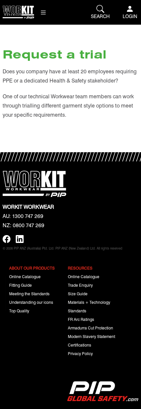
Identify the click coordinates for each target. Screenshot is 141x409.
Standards (77, 310)
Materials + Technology (89, 302)
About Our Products (32, 268)
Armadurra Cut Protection (90, 327)
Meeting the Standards (29, 293)
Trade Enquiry (80, 285)
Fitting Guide (20, 285)
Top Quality (19, 310)
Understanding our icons (31, 302)
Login (130, 16)
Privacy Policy (80, 353)
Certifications (79, 345)
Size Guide (78, 293)
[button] (43, 12)
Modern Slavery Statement (91, 336)
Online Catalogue (25, 276)
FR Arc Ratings (81, 319)
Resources (80, 268)
